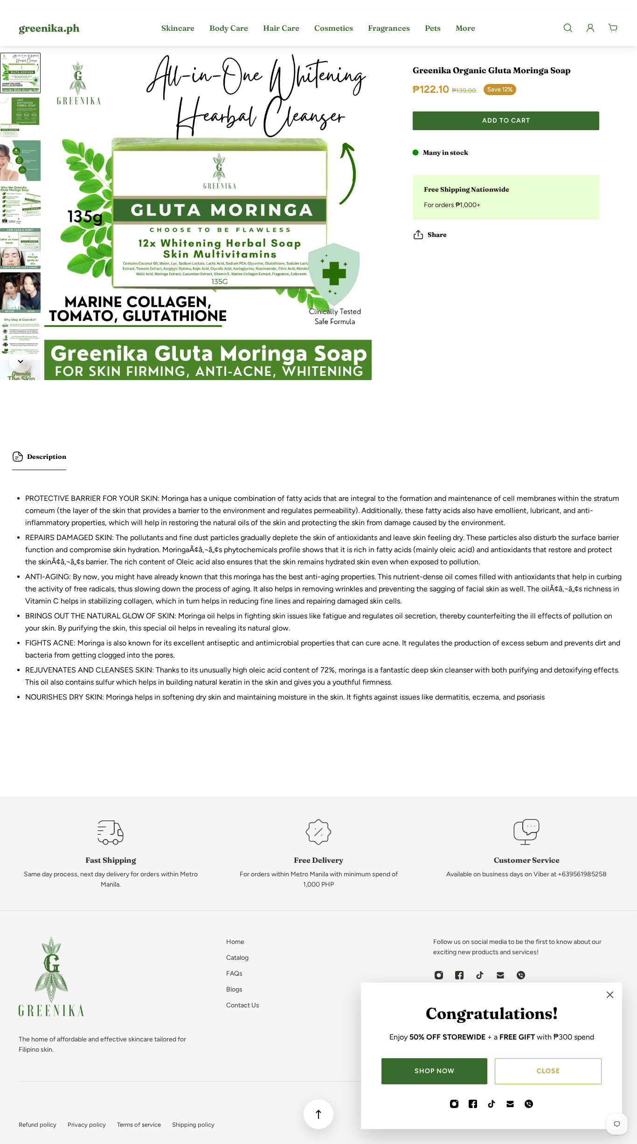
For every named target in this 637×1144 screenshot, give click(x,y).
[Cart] (613, 28)
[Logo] (51, 978)
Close (548, 1071)
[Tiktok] (491, 1104)
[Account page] (590, 28)
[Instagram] (454, 1104)
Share (437, 234)
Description (46, 456)
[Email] (510, 1104)
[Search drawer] (568, 28)
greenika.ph (49, 28)
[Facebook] (473, 1104)
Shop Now (435, 1071)
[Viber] (528, 1104)
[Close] (610, 994)
